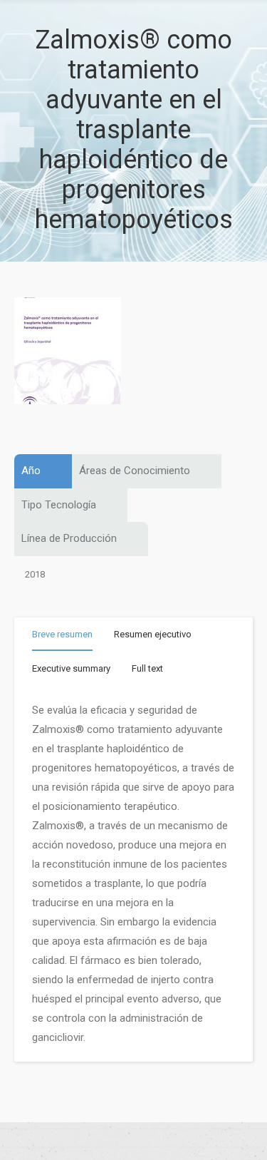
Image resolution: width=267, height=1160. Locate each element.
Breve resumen (62, 634)
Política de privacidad (134, 1141)
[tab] (62, 637)
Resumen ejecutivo (153, 634)
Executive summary (71, 668)
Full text (147, 668)
